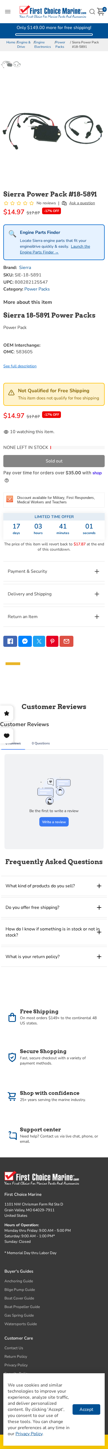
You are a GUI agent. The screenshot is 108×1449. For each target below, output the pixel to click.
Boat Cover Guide (19, 1298)
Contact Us (13, 1348)
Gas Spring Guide (19, 1315)
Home (10, 42)
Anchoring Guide (18, 1281)
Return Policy (15, 1356)
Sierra (25, 268)
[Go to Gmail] (66, 641)
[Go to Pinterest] (52, 641)
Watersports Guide (20, 1324)
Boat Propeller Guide (22, 1306)
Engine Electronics (42, 44)
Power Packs (60, 44)
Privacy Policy (16, 1365)
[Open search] (92, 11)
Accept (86, 1409)
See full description (20, 366)
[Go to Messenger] (25, 641)
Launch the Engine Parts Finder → (55, 249)
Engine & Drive (23, 44)
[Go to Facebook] (10, 641)
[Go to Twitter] (39, 641)
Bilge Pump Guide (19, 1289)
